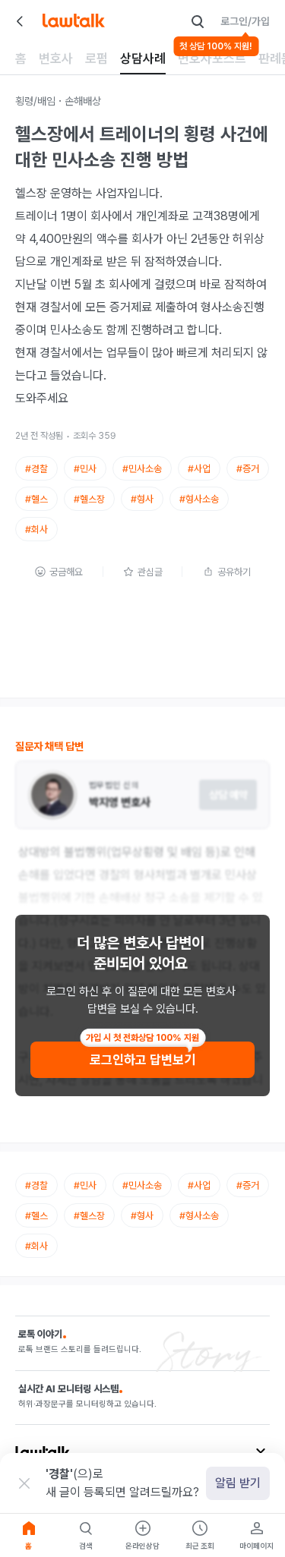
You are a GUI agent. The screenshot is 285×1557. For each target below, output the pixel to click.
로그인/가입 (245, 21)
